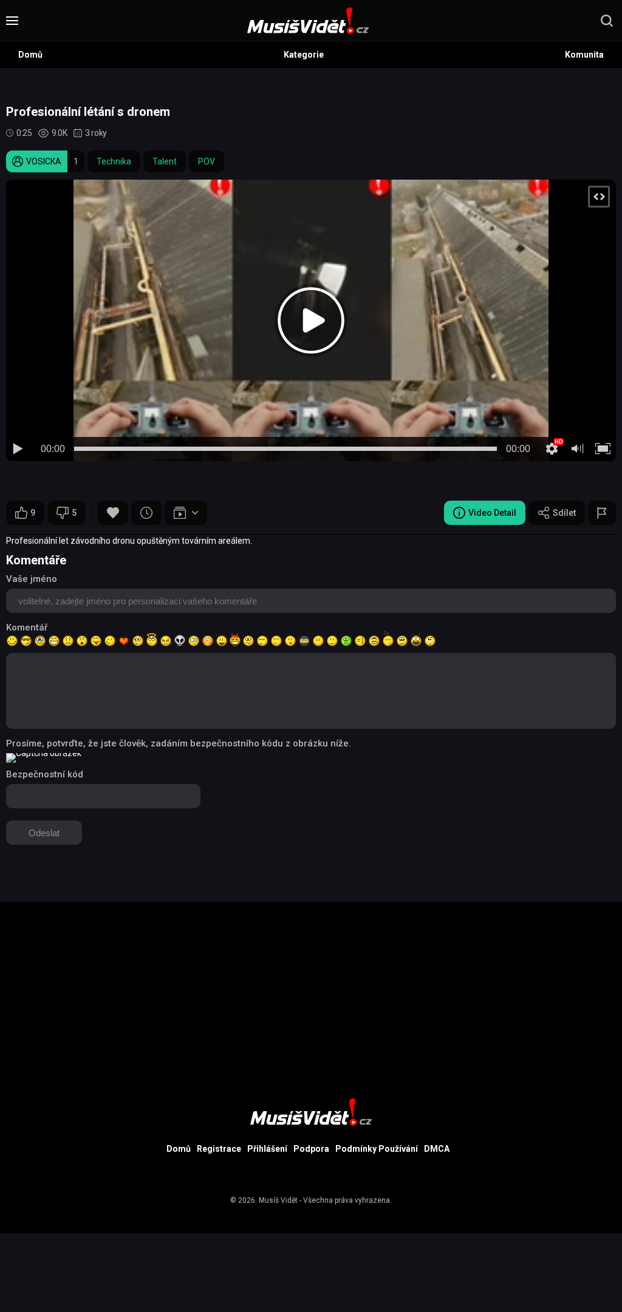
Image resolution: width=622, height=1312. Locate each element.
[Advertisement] (311, 987)
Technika (114, 161)
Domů (30, 54)
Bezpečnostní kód (44, 774)
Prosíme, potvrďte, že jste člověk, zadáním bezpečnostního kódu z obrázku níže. (178, 743)
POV (206, 161)
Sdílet (564, 513)
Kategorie (304, 54)
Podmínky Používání (376, 1149)
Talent (164, 161)
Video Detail (492, 513)
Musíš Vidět (278, 1200)
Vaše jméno (31, 578)
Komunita (584, 54)
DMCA (436, 1149)
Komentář (26, 627)
